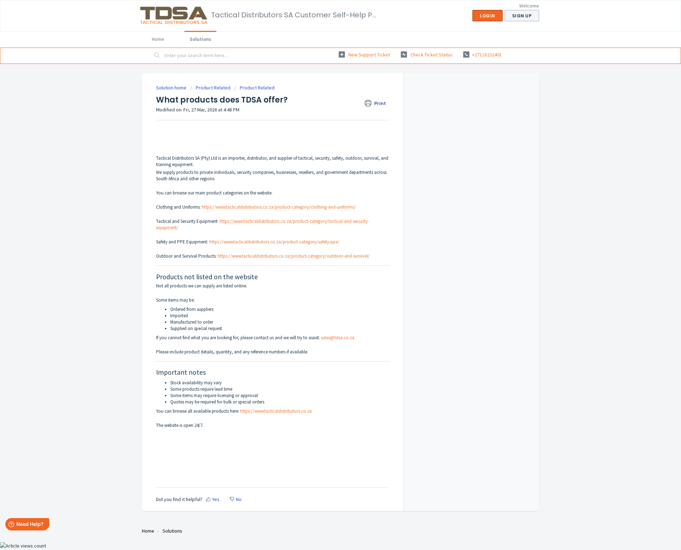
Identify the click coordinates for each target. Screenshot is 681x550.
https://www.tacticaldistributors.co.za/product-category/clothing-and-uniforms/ (279, 207)
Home (158, 39)
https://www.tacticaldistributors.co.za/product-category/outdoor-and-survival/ (294, 256)
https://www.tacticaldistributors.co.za (276, 411)
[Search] (157, 56)
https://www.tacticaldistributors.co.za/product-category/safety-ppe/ (274, 242)
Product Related (213, 87)
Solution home (172, 87)
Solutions (200, 39)
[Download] (327, 185)
